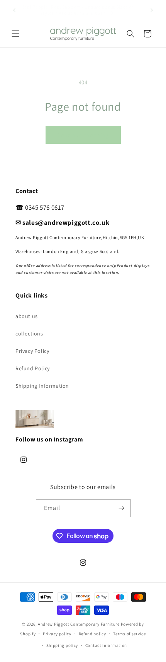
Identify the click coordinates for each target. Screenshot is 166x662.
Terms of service (129, 633)
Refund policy (92, 633)
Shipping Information (42, 385)
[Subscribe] (121, 508)
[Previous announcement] (14, 10)
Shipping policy (62, 645)
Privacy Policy (32, 350)
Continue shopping (83, 135)
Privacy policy (57, 633)
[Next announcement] (151, 10)
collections (29, 333)
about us (26, 316)
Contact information (106, 645)
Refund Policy (32, 368)
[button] (15, 33)
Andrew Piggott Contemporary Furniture (79, 624)
